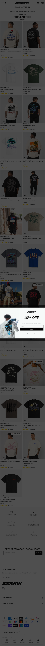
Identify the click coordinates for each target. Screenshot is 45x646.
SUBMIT (32, 329)
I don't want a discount (31, 333)
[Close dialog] (43, 308)
